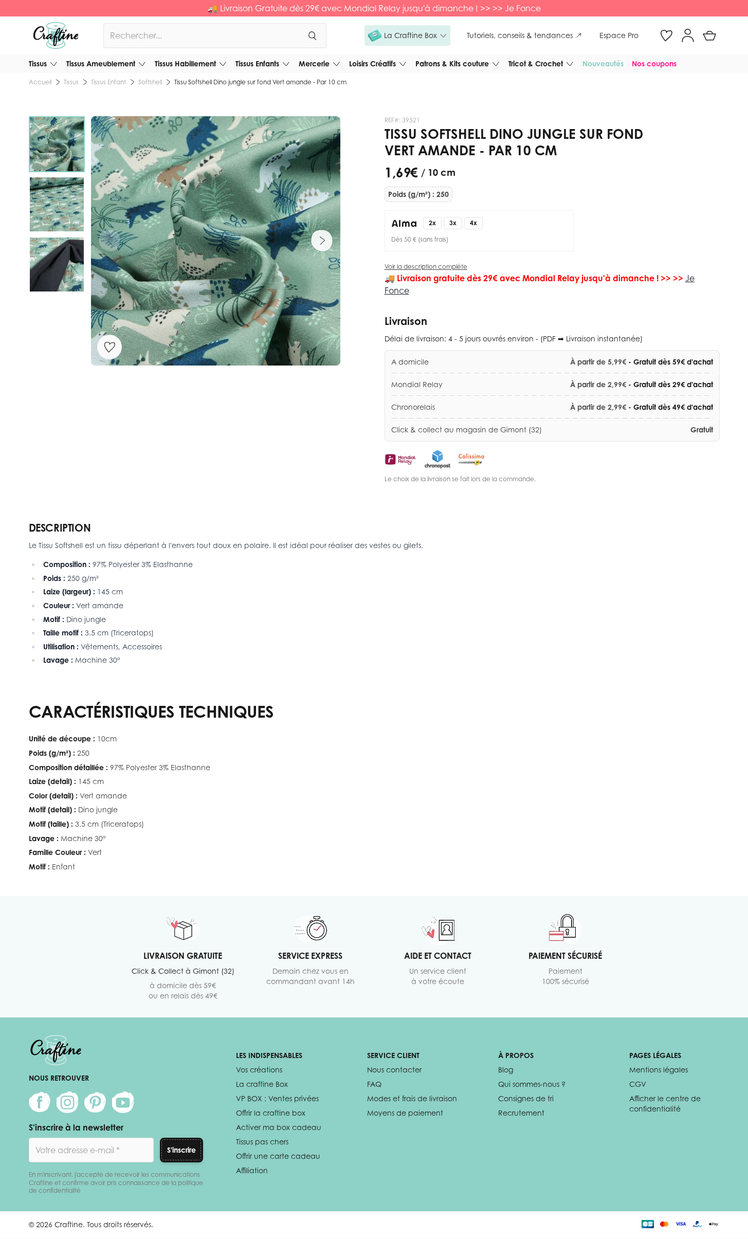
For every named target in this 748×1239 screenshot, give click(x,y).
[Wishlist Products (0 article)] (666, 35)
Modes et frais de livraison (412, 1098)
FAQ (374, 1084)
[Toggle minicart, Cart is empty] (709, 35)
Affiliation (252, 1170)
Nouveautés (603, 63)
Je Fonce (523, 8)
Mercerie (314, 63)
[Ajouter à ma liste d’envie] (109, 347)
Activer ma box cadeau (278, 1127)
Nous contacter (394, 1069)
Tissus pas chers (262, 1141)
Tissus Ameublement (100, 63)
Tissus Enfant (108, 82)
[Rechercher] (312, 35)
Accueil (40, 82)
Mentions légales (658, 1069)
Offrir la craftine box (270, 1112)
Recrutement (521, 1112)
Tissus (38, 63)
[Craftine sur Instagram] (67, 1102)
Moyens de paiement (405, 1112)
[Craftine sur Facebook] (39, 1102)
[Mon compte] (688, 35)
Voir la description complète (426, 266)
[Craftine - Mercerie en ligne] (56, 35)
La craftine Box (262, 1084)
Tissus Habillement (185, 63)
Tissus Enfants (257, 63)
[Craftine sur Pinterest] (95, 1102)
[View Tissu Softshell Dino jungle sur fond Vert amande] (57, 144)
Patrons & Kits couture (452, 63)
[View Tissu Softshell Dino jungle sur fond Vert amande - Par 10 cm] (57, 204)
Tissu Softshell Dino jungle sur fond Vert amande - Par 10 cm (260, 82)
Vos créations (259, 1069)
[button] (407, 35)
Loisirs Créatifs (372, 63)
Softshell (150, 82)
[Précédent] (109, 240)
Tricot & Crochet (535, 63)
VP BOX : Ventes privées (277, 1098)
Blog (505, 1069)
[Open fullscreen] (215, 241)
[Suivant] (321, 240)
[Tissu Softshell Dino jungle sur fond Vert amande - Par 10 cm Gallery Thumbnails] (57, 204)
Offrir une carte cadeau (278, 1156)
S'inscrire (181, 1149)
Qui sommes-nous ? (531, 1084)
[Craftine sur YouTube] (123, 1102)
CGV (637, 1084)
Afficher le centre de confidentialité (665, 1103)
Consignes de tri (526, 1098)
